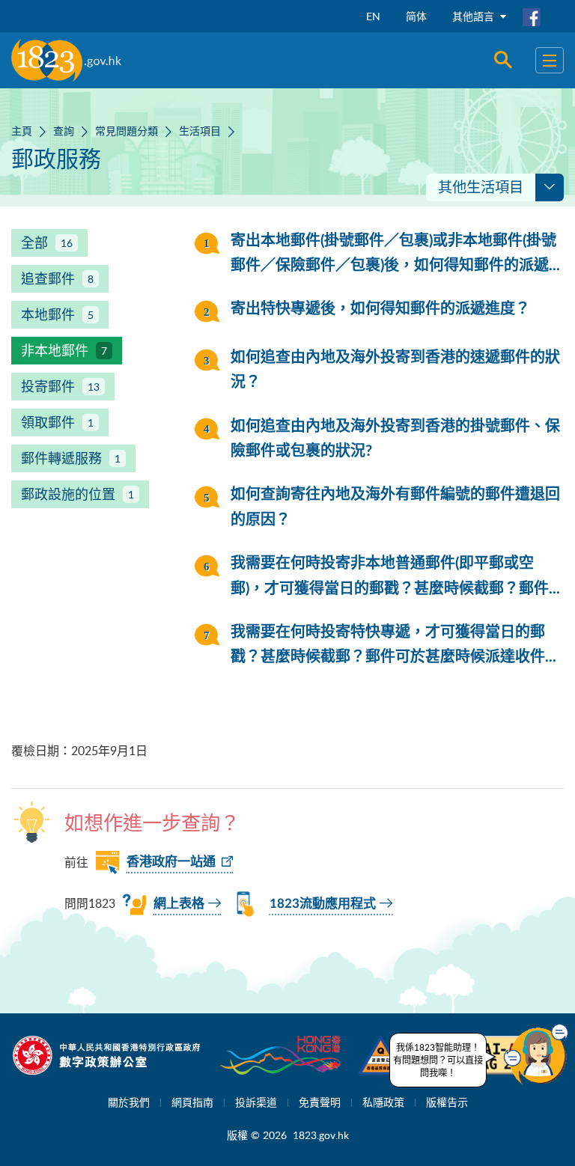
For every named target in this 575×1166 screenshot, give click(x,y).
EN (373, 16)
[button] (536, 1054)
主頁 (21, 130)
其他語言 (474, 16)
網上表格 (178, 903)
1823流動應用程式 (323, 903)
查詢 (63, 130)
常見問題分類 (126, 130)
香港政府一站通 (171, 861)
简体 (416, 16)
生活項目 (200, 130)
